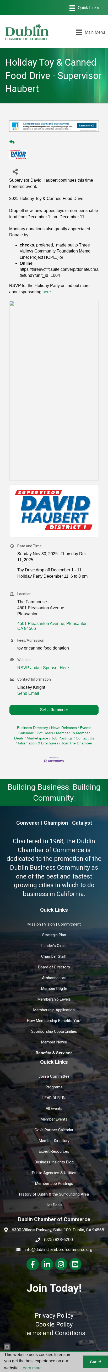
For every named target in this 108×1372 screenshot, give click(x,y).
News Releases (64, 728)
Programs (54, 1087)
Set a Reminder (54, 709)
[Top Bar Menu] (84, 8)
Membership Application (54, 1010)
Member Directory (54, 1140)
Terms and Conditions (54, 1333)
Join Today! (54, 1288)
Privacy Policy (54, 1315)
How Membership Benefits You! (54, 1020)
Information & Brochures (38, 743)
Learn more (31, 1368)
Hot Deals (45, 733)
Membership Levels (54, 999)
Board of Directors (54, 967)
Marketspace (37, 738)
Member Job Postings (54, 1183)
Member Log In (54, 988)
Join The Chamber (76, 743)
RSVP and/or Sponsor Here (43, 667)
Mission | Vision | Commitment (54, 924)
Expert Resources (54, 1151)
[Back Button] (11, 142)
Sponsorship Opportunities (54, 1031)
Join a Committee (54, 1076)
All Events (54, 1108)
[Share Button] (15, 171)
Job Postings (62, 738)
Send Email (28, 693)
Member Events (54, 1119)
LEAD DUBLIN (54, 1097)
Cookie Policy (54, 1324)
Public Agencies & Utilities (54, 1172)
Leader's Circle (54, 945)
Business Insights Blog (54, 1162)
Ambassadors (54, 977)
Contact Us (85, 738)
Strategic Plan (54, 935)
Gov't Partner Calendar (54, 1130)
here (46, 292)
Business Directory (32, 728)
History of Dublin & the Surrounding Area (54, 1194)
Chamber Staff (54, 956)
